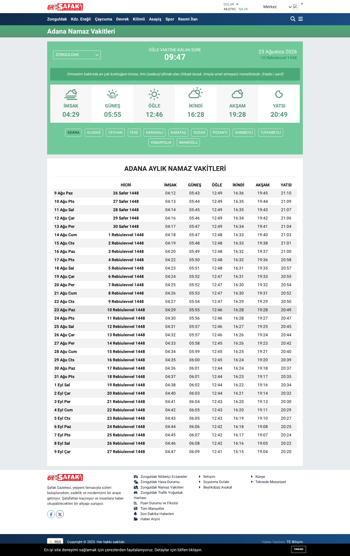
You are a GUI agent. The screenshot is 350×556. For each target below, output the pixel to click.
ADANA (73, 132)
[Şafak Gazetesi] (65, 6)
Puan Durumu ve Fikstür (159, 503)
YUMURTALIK (160, 142)
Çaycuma (103, 19)
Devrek (122, 19)
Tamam (298, 549)
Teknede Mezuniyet (270, 482)
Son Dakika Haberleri (157, 514)
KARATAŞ (178, 132)
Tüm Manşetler (152, 508)
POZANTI (220, 132)
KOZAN (199, 132)
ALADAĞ (94, 132)
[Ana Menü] (299, 19)
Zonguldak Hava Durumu (160, 482)
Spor (169, 19)
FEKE (134, 132)
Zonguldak (57, 19)
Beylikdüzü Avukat (217, 487)
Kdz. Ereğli (81, 19)
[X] (60, 514)
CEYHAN (115, 132)
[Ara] (293, 19)
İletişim (209, 476)
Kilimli (139, 19)
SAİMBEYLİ (244, 132)
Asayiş (155, 19)
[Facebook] (51, 514)
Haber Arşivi (150, 519)
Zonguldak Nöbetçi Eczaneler (163, 476)
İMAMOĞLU (188, 142)
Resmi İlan (188, 19)
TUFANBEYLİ (270, 132)
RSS (57, 542)
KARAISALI (154, 132)
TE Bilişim (295, 542)
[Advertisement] (25, 72)
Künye (260, 476)
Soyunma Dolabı (216, 482)
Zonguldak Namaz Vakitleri (162, 487)
